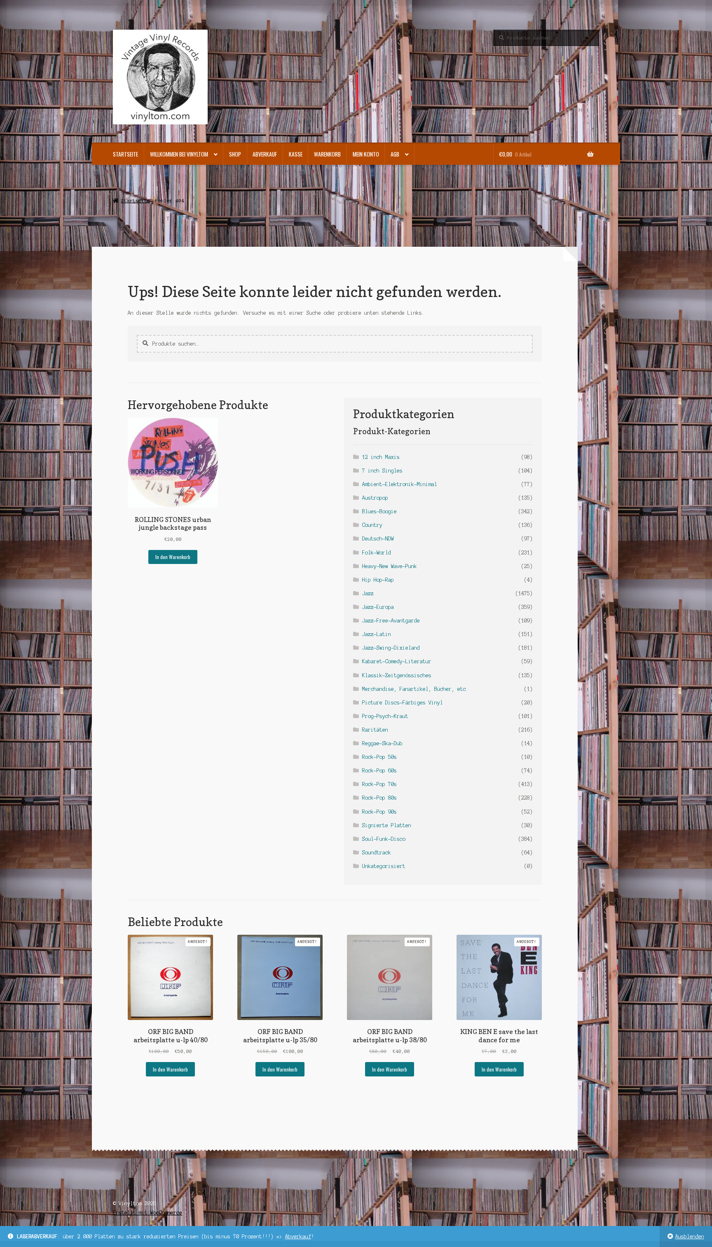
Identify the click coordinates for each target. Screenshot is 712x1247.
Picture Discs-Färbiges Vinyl (402, 702)
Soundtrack (376, 852)
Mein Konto (366, 154)
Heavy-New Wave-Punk (389, 566)
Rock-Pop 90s (379, 811)
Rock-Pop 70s (379, 784)
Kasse (295, 154)
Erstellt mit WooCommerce (147, 1212)
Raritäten (375, 729)
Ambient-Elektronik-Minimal (399, 484)
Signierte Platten (386, 825)
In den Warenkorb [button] (172, 556)
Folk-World (376, 552)
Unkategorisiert (383, 866)
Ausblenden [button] (689, 1236)
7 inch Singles (382, 470)
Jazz (368, 593)
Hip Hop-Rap (378, 580)
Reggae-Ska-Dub (382, 743)
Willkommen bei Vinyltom (179, 154)
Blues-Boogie (379, 511)
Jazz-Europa (378, 607)
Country (372, 525)
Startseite (125, 154)
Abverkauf (298, 1236)
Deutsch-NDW (378, 538)
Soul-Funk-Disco (383, 839)
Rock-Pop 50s (379, 757)
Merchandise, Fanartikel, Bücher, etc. (415, 689)
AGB (395, 154)
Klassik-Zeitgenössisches (396, 675)
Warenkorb (327, 154)
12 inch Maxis (381, 457)
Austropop (375, 498)
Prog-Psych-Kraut (385, 716)
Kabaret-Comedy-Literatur (396, 661)
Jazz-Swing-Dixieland (391, 647)
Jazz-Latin (376, 634)
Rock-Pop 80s (379, 797)
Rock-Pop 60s (379, 770)
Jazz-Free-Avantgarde (391, 620)
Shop (235, 154)
